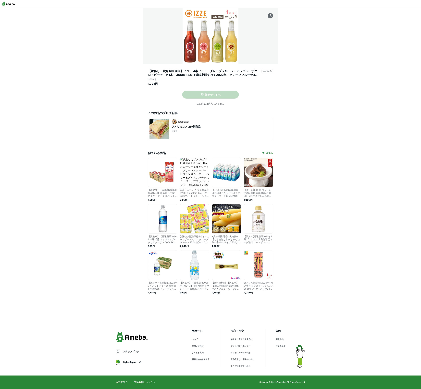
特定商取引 (280, 346)
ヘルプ (195, 339)
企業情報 (120, 382)
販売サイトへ (213, 94)
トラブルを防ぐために (240, 366)
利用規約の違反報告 (201, 359)
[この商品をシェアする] (270, 15)
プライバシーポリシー (240, 346)
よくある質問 (198, 352)
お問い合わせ (198, 346)
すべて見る (267, 153)
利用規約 (280, 339)
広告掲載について (143, 382)
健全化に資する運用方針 (241, 339)
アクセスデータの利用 (240, 352)
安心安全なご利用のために (242, 359)
